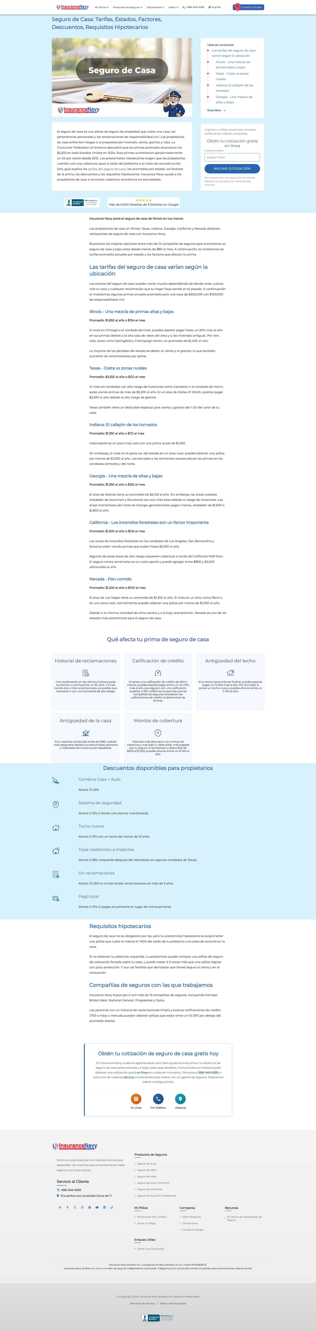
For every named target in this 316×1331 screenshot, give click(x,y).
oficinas (128, 1077)
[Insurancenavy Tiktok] (112, 1207)
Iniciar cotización (232, 168)
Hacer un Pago (146, 1223)
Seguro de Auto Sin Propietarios (156, 1195)
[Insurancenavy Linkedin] (104, 1207)
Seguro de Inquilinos (149, 1189)
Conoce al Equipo (193, 1229)
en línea (142, 1072)
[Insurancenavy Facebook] (67, 1207)
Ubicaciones (154, 7)
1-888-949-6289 (195, 7)
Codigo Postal (214, 150)
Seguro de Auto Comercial (153, 1182)
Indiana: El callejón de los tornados (234, 87)
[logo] (72, 7)
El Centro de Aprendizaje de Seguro (244, 1218)
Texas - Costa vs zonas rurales (232, 76)
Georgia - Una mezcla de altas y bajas (234, 99)
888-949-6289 (208, 1072)
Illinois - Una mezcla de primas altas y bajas (233, 64)
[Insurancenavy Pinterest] (89, 1207)
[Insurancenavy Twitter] (75, 1207)
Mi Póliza (100, 7)
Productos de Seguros (126, 7)
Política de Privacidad (173, 1303)
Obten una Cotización (150, 1248)
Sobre (172, 7)
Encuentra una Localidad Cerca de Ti (86, 1195)
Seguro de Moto (147, 1176)
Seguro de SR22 (147, 1170)
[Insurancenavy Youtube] (97, 1207)
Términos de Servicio (142, 1303)
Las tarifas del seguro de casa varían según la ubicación (234, 53)
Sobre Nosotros (191, 1216)
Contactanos (190, 1223)
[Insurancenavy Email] (60, 1207)
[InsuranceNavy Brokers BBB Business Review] (158, 1319)
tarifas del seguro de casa (107, 169)
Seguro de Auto (146, 1163)
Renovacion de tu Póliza (152, 1216)
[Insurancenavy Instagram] (82, 1207)
